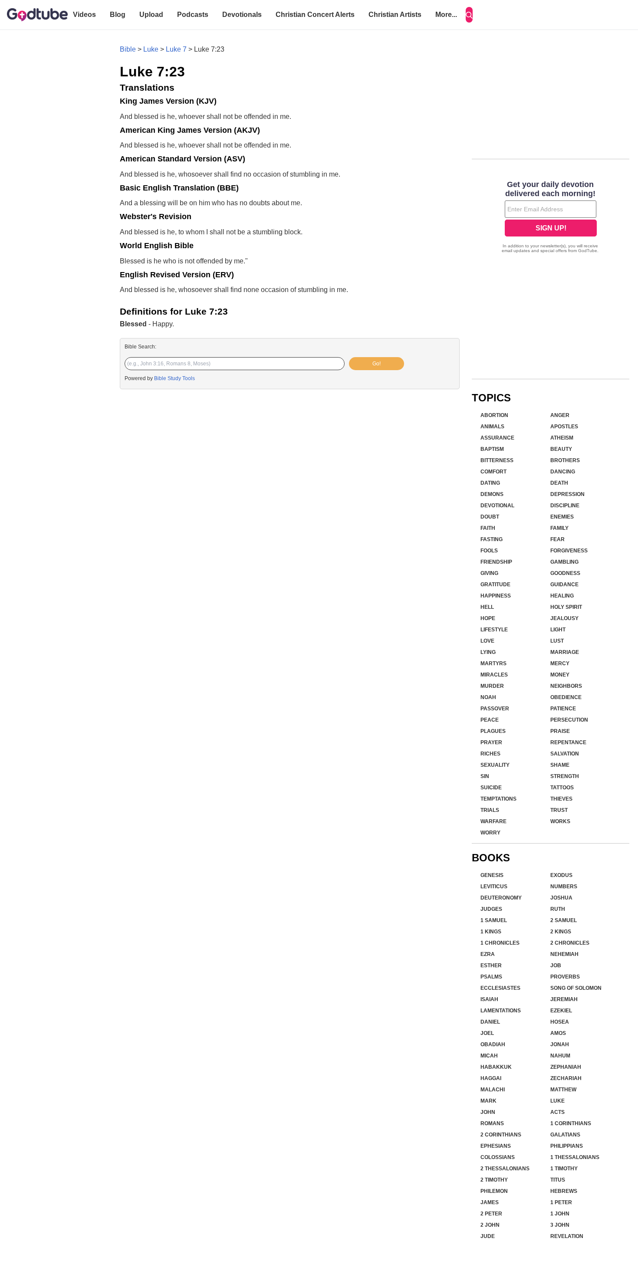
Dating (490, 483)
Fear (557, 539)
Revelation (566, 1236)
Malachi (492, 1090)
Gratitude (495, 584)
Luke (150, 49)
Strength (564, 776)
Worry (490, 833)
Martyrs (493, 663)
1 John (559, 1214)
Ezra (487, 954)
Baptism (492, 449)
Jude (487, 1236)
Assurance (497, 438)
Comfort (493, 472)
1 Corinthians (570, 1123)
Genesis (491, 875)
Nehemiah (564, 954)
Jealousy (564, 618)
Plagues (493, 731)
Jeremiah (564, 999)
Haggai (490, 1078)
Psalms (491, 977)
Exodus (561, 875)
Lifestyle (494, 630)
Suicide (491, 788)
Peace (489, 720)
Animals (492, 427)
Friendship (496, 562)
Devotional (497, 505)
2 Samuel (563, 920)
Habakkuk (496, 1067)
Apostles (564, 427)
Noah (488, 697)
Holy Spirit (566, 607)
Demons (491, 494)
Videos (84, 14)
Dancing (562, 472)
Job (555, 965)
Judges (491, 909)
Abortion (494, 415)
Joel (487, 1033)
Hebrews (563, 1191)
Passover (494, 709)
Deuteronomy (501, 898)
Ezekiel (561, 1011)
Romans (492, 1123)
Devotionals (242, 14)
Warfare (493, 821)
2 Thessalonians (504, 1169)
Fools (489, 551)
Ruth (557, 909)
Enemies (562, 517)
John (487, 1112)
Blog (117, 14)
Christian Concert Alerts (315, 14)
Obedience (566, 697)
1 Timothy (564, 1169)
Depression (567, 494)
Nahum (560, 1056)
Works (560, 821)
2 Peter (491, 1214)
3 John (559, 1225)
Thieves (561, 799)
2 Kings (560, 932)
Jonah (559, 1044)
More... (446, 14)
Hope (487, 618)
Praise (560, 731)
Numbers (563, 886)
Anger (559, 415)
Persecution (569, 720)
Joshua (561, 898)
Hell (487, 607)
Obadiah (492, 1044)
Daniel (490, 1022)
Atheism (561, 438)
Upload (151, 14)
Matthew (563, 1090)
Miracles (494, 675)
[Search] (469, 15)
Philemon (494, 1191)
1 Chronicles (500, 943)
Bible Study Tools (174, 378)
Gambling (564, 562)
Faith (487, 528)
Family (559, 528)
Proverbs (565, 977)
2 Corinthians (500, 1135)
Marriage (564, 652)
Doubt (489, 517)
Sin (484, 776)
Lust (557, 641)
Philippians (566, 1146)
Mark (488, 1101)
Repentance (568, 742)
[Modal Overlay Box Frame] (550, 217)
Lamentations (500, 1011)
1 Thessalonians (574, 1157)
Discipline (564, 505)
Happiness (495, 596)
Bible (128, 49)
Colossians (497, 1157)
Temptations (498, 799)
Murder (492, 686)
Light (558, 630)
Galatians (565, 1135)
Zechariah (566, 1078)
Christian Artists (394, 14)
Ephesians (495, 1146)
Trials (489, 810)
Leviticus (493, 886)
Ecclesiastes (500, 988)
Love (487, 641)
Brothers (565, 460)
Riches (490, 754)
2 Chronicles (569, 943)
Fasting (491, 539)
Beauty (561, 449)
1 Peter (561, 1202)
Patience (563, 709)
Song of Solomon (576, 988)
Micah (489, 1056)
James (489, 1202)
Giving (489, 573)
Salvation (564, 754)
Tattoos (562, 788)
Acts (557, 1112)
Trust (559, 810)
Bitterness (496, 460)
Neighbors (566, 686)
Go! (376, 364)
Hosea (559, 1022)
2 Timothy (494, 1180)
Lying (488, 652)
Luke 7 (176, 49)
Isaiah (489, 999)
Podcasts (192, 14)
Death (559, 483)
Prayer (491, 742)
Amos (558, 1033)
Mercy (559, 663)
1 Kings (490, 932)
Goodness (565, 573)
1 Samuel (493, 920)
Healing (562, 596)
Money (559, 675)
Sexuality (495, 765)
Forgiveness (569, 551)
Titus (557, 1180)
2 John (490, 1225)
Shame (559, 765)
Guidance (564, 584)
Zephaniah (565, 1067)
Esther (491, 965)
